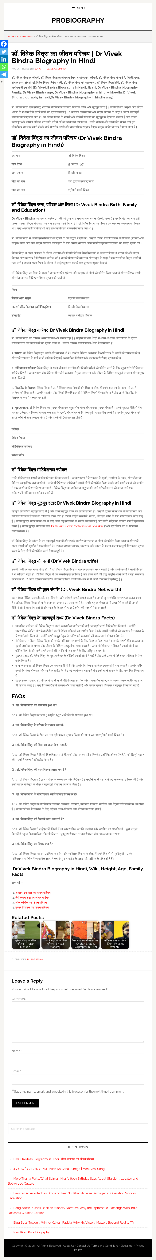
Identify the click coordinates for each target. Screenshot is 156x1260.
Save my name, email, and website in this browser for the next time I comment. (69, 1091)
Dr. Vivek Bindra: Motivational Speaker (77, 526)
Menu (81, 8)
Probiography (78, 20)
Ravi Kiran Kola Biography (31, 1232)
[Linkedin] (4, 59)
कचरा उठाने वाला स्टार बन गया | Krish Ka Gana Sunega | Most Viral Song (59, 1169)
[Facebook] (4, 44)
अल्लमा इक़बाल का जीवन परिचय (33, 892)
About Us (68, 1245)
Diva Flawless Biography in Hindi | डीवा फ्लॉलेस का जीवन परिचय (53, 1159)
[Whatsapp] (4, 67)
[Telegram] (4, 74)
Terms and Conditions (104, 1245)
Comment (20, 999)
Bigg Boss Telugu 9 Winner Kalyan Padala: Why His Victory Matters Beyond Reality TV (73, 1222)
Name (17, 1051)
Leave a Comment (57, 68)
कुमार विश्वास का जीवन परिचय (32, 907)
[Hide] (1, 81)
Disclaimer (126, 1245)
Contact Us (83, 1245)
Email (16, 1071)
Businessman (25, 36)
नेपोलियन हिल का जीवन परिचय (32, 897)
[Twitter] (4, 51)
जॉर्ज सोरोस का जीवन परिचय (31, 902)
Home (11, 36)
